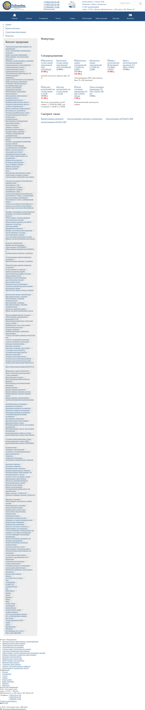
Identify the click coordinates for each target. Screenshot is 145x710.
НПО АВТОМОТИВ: (13, 633)
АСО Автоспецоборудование (16, 614)
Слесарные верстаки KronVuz (16, 352)
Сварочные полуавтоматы (15, 561)
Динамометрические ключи (16, 154)
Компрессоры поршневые (15, 522)
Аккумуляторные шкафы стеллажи (18, 274)
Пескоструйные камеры (14, 507)
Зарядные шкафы (12, 226)
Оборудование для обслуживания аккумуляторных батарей (23, 653)
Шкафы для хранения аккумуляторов (19, 230)
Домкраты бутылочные (14, 458)
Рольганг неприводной (14, 243)
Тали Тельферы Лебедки (14, 164)
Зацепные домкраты (13, 464)
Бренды (8, 576)
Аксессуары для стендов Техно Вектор (20, 208)
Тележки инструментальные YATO (18, 361)
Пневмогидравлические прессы (17, 102)
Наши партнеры (101, 18)
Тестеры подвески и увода (15, 547)
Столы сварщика (12, 375)
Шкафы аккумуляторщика (15, 245)
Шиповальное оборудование (16, 479)
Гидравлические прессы (14, 100)
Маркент (9, 597)
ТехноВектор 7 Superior (14, 189)
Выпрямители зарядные (14, 228)
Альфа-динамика (12, 612)
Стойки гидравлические (14, 106)
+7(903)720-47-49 (51, 2)
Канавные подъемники (14, 406)
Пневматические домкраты (15, 468)
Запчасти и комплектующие (16, 309)
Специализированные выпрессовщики (20, 400)
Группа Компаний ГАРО (14, 620)
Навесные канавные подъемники (18, 410)
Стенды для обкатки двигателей (17, 342)
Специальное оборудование (16, 568)
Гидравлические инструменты (16, 115)
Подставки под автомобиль (15, 110)
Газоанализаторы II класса (15, 71)
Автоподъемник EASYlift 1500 (53, 122)
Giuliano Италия (11, 586)
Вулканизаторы (11, 447)
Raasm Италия (11, 608)
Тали (7, 171)
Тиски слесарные (12, 125)
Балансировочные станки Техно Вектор (20, 435)
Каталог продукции (12, 28)
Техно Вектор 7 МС (13, 185)
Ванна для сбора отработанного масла (19, 311)
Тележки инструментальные (16, 356)
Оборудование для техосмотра (16, 528)
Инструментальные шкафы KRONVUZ (20, 367)
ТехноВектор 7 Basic (13, 191)
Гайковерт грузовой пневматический (19, 520)
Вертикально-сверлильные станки (18, 173)
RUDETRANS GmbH (13, 610)
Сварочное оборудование (11, 664)
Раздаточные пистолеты (14, 327)
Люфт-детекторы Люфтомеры (16, 55)
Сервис (72, 18)
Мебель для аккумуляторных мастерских (20, 239)
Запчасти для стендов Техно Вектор (19, 206)
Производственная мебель (15, 344)
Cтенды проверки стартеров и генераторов (84, 119)
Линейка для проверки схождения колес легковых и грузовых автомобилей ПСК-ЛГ (20, 214)
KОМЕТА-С (10, 584)
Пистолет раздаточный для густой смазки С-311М (63, 90)
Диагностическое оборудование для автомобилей (20, 641)
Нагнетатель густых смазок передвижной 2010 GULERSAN (63, 63)
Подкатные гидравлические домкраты (19, 460)
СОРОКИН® (10, 582)
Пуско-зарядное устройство (16, 269)
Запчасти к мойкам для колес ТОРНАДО (20, 495)
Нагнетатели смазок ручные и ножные (20, 290)
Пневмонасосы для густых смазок (18, 325)
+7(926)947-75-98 (51, 7)
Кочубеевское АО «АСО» (15, 631)
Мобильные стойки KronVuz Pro (17, 371)
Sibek (7, 601)
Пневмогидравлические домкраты (18, 470)
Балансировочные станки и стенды (18, 433)
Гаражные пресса (12, 98)
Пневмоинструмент (13, 516)
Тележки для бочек (12, 329)
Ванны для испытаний (14, 487)
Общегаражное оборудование (16, 96)
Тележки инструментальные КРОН (18, 359)
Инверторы (10, 559)
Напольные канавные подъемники (18, 408)
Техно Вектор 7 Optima (14, 187)
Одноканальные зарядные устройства (19, 253)
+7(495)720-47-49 (51, 4)
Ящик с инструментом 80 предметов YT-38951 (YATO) (130, 63)
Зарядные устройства (13, 224)
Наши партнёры (8, 681)
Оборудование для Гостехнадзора (18, 549)
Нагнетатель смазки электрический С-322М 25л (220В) (96, 64)
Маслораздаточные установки (16, 296)
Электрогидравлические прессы (17, 104)
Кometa (8, 593)
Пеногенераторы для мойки (16, 505)
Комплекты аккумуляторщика (16, 284)
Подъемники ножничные (15, 418)
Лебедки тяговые (12, 168)
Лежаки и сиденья (12, 127)
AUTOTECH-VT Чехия (14, 578)
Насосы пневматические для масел (18, 315)
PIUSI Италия (10, 626)
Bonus (8, 599)
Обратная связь (49, 9)
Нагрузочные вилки (13, 282)
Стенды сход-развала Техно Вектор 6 (19, 193)
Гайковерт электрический (15, 449)
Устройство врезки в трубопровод (18, 565)
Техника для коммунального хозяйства (16, 666)
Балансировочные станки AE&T (17, 441)
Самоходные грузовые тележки (17, 175)
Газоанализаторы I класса (15, 69)
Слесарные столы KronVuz (15, 350)
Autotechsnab (10, 606)
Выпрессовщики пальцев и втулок (18, 392)
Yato (7, 580)
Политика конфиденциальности (14, 709)
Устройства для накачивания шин (18, 452)
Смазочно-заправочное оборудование (19, 286)
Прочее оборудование (13, 574)
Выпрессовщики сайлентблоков (17, 398)
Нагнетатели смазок (13, 288)
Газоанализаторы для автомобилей (18, 65)
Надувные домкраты (13, 466)
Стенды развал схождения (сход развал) (20, 177)
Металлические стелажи (14, 377)
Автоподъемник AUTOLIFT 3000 (119, 119)
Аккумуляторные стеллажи (15, 232)
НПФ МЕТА (10, 591)
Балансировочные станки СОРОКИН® (20, 443)
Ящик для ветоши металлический (18, 373)
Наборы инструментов (14, 160)
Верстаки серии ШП (13, 354)
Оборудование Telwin (13, 276)
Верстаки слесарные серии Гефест (18, 348)
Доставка (116, 18)
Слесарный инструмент (14, 152)
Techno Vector (10, 603)
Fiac (7, 589)
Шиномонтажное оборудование (17, 421)
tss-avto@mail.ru (93, 7)
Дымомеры (10, 77)
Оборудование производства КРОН (18, 222)
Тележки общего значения (15, 131)
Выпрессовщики (12, 387)
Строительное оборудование (15, 32)
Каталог (29, 18)
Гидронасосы (10, 117)
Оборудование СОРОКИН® (16, 247)
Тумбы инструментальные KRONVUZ (20, 363)
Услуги (58, 18)
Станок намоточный (13, 563)
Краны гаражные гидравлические (18, 108)
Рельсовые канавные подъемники (18, 412)
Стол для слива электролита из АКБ (19, 237)
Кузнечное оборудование (15, 162)
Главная (14, 18)
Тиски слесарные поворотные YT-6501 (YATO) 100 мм (97, 90)
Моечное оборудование (14, 485)
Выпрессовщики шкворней (15, 389)
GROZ (8, 624)
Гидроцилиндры (11, 119)
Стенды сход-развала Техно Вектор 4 (19, 204)
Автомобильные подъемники (16, 404)
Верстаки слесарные (13, 346)
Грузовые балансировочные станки (18, 439)
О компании (43, 18)
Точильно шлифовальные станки (17, 113)
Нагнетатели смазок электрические (18, 294)
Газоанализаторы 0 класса (15, 67)
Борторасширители (12, 454)
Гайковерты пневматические (16, 518)
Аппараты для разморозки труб (17, 557)
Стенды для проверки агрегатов (17, 339)
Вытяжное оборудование (15, 129)
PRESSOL (9, 629)
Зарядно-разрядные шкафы (15, 271)
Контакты (130, 18)
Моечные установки (13, 499)
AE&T (8, 622)
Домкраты (9, 456)
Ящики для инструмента (14, 150)
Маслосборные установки (15, 303)
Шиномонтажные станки (15, 423)
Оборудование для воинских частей (15, 668)
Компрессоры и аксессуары (15, 510)
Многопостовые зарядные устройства (19, 261)
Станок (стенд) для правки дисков (18, 476)
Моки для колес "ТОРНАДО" (16, 493)
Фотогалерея (87, 18)
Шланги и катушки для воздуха (17, 526)
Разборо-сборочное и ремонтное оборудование (19, 655)
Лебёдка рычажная (13, 166)
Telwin (8, 595)
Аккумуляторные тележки (15, 235)
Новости (5, 683)
